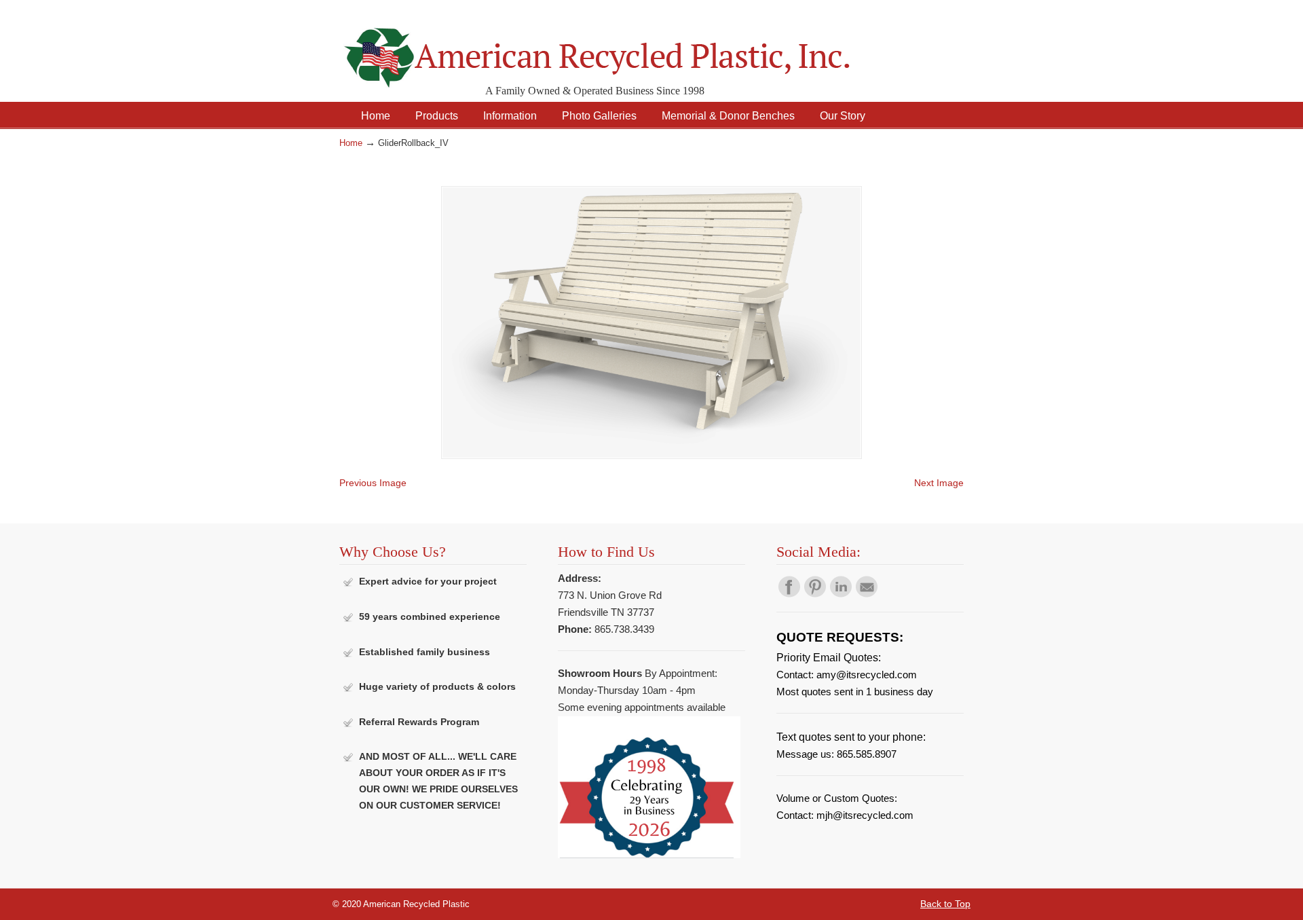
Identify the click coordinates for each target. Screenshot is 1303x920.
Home (350, 143)
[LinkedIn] (841, 594)
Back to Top (945, 903)
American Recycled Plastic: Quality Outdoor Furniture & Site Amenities (631, 47)
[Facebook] (789, 594)
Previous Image (373, 482)
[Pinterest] (815, 594)
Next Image (939, 482)
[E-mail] (866, 594)
